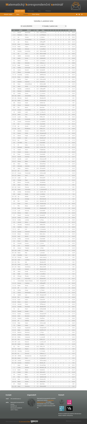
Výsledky (25, 14)
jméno (20, 30)
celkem (73, 30)
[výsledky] (82, 14)
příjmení (29, 30)
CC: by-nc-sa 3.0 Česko (24, 421)
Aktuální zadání (8, 14)
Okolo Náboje (35, 14)
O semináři (9, 11)
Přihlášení (48, 11)
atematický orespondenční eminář (34, 4)
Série (17, 14)
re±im (69, 30)
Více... (39, 11)
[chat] (77, 14)
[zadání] (79, 14)
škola (43, 30)
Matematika (31, 11)
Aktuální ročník (20, 11)
